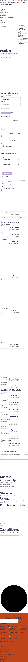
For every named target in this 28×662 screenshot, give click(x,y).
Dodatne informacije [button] (9, 188)
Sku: (2, 143)
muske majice (20, 150)
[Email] (13, 114)
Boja (2, 96)
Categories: (4, 145)
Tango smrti (20, 32)
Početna (2, 53)
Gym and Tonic (21, 41)
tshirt (25, 150)
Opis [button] (2, 186)
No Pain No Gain (14, 437)
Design (20, 27)
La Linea (3, 146)
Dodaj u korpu (5, 113)
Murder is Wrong (14, 423)
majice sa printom (12, 150)
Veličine (3, 101)
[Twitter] (11, 114)
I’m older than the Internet (14, 379)
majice (6, 150)
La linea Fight (14, 241)
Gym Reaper (14, 416)
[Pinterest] (12, 114)
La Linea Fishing (14, 227)
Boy (25, 27)
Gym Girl (14, 430)
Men (23, 27)
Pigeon (14, 310)
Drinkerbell (13, 386)
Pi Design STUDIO (18, 532)
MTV (14, 276)
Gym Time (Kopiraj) (14, 443)
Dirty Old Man (14, 344)
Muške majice (9, 146)
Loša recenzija (21, 36)
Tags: (2, 148)
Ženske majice (7, 53)
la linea (2, 150)
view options (23, 180)
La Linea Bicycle (14, 234)
